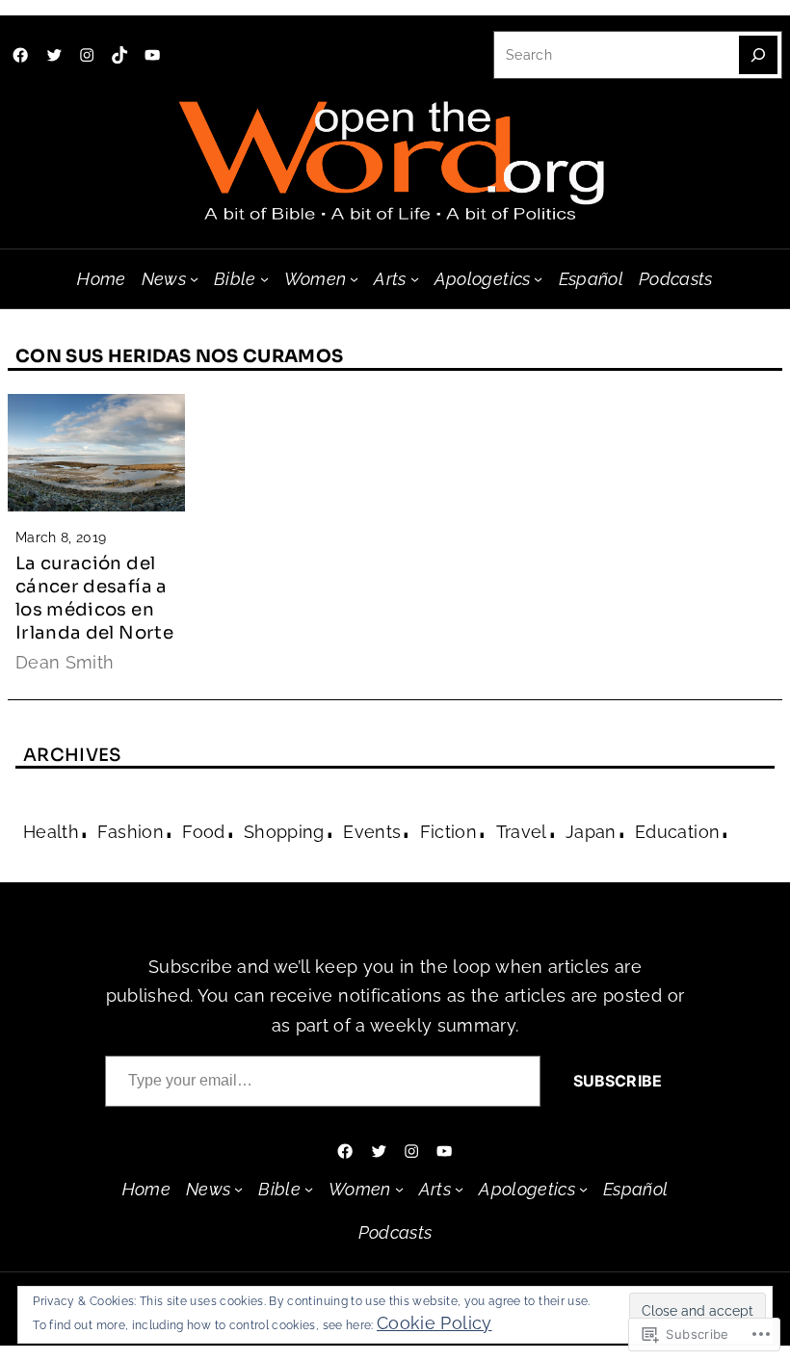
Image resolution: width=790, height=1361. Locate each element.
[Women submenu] (354, 279)
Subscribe (617, 1080)
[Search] (758, 55)
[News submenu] (194, 279)
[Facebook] (20, 55)
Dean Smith (65, 662)
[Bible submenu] (264, 279)
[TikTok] (119, 55)
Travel (521, 832)
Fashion (130, 832)
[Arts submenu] (414, 279)
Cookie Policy (434, 1323)
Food (203, 832)
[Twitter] (54, 55)
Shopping (284, 832)
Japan (591, 832)
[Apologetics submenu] (538, 279)
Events (372, 832)
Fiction (448, 832)
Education (677, 832)
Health (51, 832)
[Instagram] (86, 55)
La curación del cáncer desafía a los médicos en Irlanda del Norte (94, 597)
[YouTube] (152, 55)
